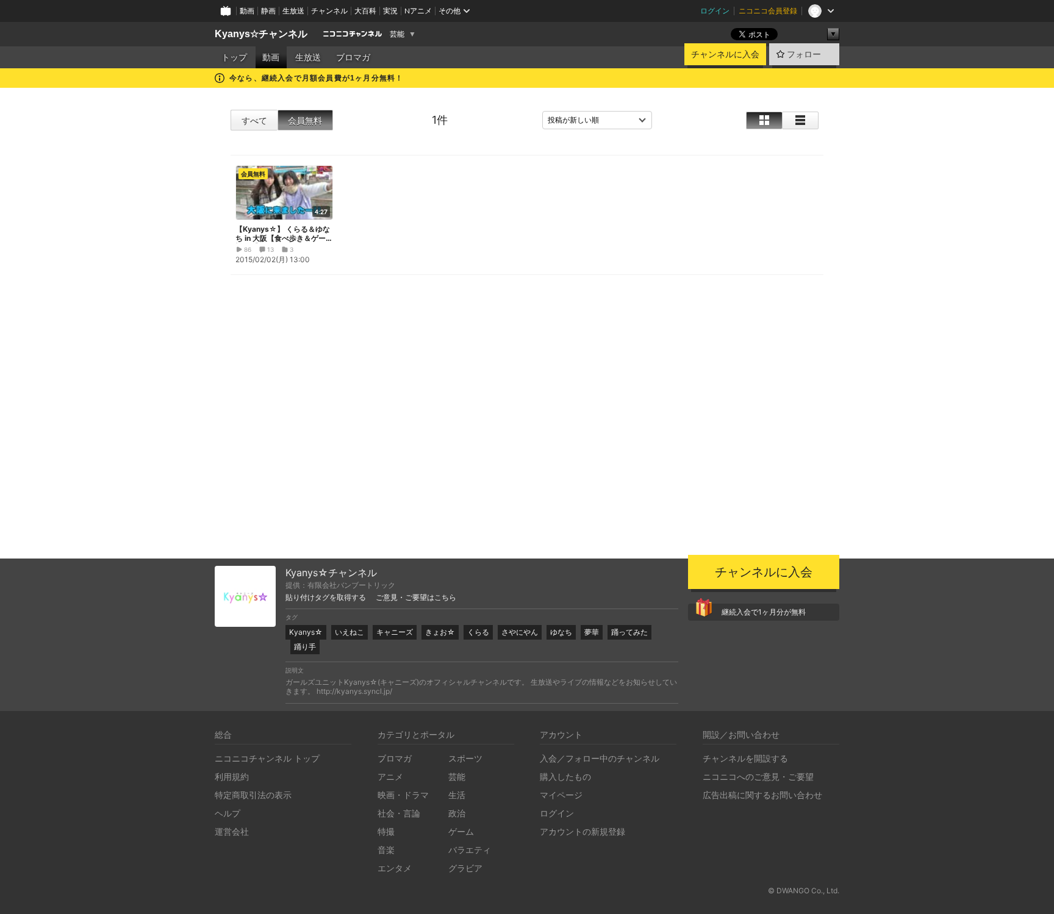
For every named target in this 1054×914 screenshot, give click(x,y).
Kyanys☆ (306, 632)
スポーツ (465, 758)
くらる (478, 632)
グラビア (465, 868)
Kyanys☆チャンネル (261, 34)
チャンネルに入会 (725, 54)
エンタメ (395, 868)
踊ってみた (629, 632)
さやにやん (519, 632)
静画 (268, 10)
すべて (254, 120)
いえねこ (349, 632)
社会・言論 (399, 813)
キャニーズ (394, 632)
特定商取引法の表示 (253, 795)
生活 (456, 795)
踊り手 (305, 646)
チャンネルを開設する (745, 758)
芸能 (397, 34)
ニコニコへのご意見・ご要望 (758, 776)
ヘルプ (227, 813)
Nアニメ (418, 10)
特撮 (386, 831)
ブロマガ (353, 57)
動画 (247, 10)
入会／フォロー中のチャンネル (599, 758)
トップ (234, 57)
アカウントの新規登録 (582, 831)
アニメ (390, 776)
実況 (390, 10)
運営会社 (232, 831)
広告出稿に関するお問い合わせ (762, 795)
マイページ (561, 795)
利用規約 (232, 776)
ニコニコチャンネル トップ (267, 758)
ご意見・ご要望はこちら (416, 597)
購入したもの (565, 776)
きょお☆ (440, 632)
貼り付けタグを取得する (325, 597)
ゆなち (561, 632)
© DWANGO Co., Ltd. (803, 890)
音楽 (386, 849)
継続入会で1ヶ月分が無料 (764, 611)
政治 (456, 813)
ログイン (715, 10)
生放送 (293, 10)
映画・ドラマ (403, 795)
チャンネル (329, 10)
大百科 (365, 10)
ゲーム (461, 831)
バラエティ (469, 849)
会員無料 (305, 120)
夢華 (591, 632)
